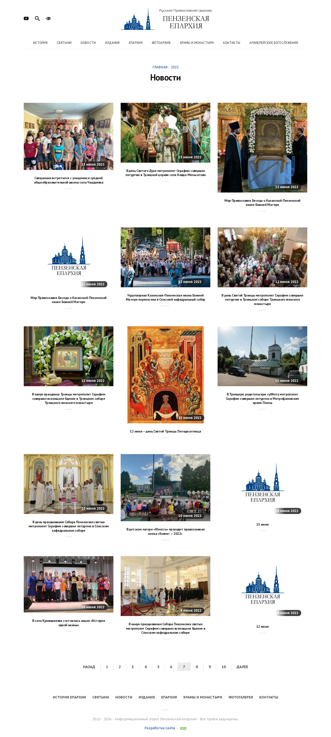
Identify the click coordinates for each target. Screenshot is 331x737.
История (40, 43)
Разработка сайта (159, 728)
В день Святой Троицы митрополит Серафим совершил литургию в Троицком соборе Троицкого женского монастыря (262, 299)
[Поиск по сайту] (37, 18)
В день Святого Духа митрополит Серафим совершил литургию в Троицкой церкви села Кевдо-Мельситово (165, 172)
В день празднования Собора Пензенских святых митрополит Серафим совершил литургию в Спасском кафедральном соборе (69, 526)
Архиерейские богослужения (273, 43)
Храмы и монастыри (197, 43)
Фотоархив (161, 43)
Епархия (135, 43)
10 (223, 666)
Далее (242, 666)
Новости (88, 43)
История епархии (69, 697)
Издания (112, 43)
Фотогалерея (241, 697)
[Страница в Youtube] (26, 18)
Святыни (64, 43)
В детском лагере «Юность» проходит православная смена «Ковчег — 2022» (165, 531)
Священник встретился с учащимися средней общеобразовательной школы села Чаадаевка (68, 180)
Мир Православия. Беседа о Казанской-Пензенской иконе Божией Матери (262, 202)
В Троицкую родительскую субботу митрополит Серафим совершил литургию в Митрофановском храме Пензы (262, 398)
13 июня (262, 524)
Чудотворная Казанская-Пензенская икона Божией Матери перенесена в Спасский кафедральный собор (165, 297)
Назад (89, 666)
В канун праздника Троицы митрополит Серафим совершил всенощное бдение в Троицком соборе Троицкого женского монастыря (68, 398)
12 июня (262, 626)
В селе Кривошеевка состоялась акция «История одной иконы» (68, 622)
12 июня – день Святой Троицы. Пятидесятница (165, 431)
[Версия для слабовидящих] (48, 18)
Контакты (231, 43)
